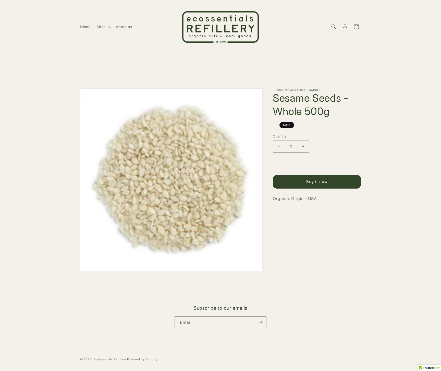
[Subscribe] (260, 322)
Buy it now (317, 181)
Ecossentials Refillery (110, 359)
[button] (103, 26)
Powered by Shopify (142, 359)
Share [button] (283, 214)
